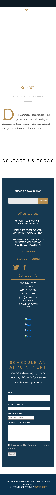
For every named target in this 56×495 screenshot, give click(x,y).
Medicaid (13, 41)
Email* (23, 196)
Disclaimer (34, 445)
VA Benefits (43, 43)
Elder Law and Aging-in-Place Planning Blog (28, 46)
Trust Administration (33, 41)
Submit (12, 454)
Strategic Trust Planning (19, 43)
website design (24, 487)
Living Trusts (14, 38)
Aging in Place (32, 38)
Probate (28, 45)
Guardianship (28, 42)
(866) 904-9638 (28, 297)
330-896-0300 (28, 283)
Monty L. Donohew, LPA (28, 35)
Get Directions (28, 252)
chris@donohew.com (28, 304)
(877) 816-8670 (28, 290)
